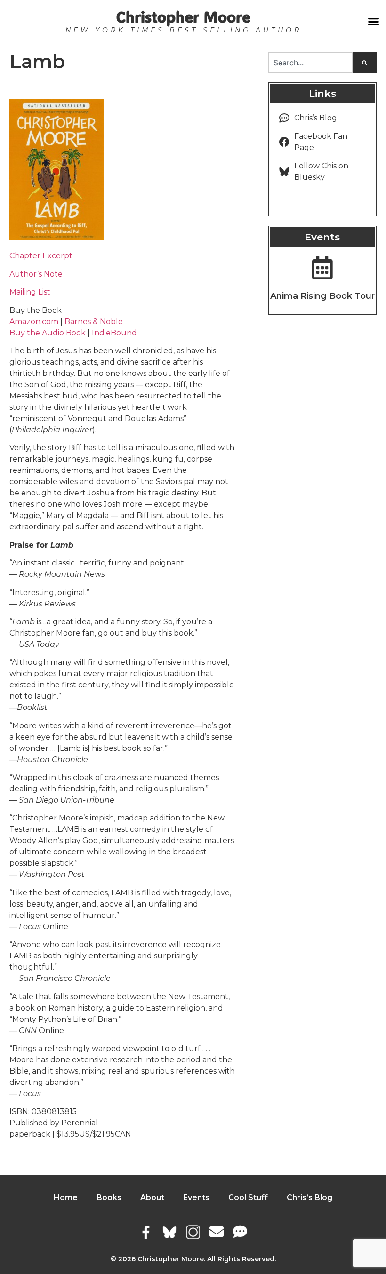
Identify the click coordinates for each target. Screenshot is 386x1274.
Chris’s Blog (309, 1197)
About (152, 1197)
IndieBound (114, 332)
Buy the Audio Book (47, 332)
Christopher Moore (183, 16)
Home (66, 1197)
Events (196, 1197)
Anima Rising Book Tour (322, 296)
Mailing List (29, 291)
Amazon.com (33, 321)
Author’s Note (36, 274)
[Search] (365, 62)
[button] (373, 22)
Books (108, 1197)
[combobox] (310, 62)
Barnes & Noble (93, 321)
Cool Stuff (248, 1197)
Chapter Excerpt (40, 255)
